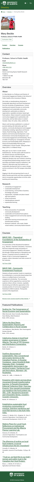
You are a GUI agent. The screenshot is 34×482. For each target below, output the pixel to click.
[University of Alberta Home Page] (10, 3)
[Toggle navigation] (1, 3)
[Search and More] (31, 3)
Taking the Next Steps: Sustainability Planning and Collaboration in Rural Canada (14, 325)
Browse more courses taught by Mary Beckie (15, 298)
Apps (4, 11)
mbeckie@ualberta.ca (8, 63)
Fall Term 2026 (6, 263)
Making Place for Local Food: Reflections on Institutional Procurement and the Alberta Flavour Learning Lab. (14, 427)
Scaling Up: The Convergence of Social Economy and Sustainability (16, 310)
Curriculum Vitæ (7, 39)
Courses (20, 45)
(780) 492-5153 (6, 67)
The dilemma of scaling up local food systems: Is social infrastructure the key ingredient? (15, 443)
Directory (5, 7)
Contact (4, 45)
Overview (12, 45)
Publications (6, 48)
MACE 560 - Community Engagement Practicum (12, 269)
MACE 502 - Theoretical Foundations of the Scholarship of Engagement (16, 239)
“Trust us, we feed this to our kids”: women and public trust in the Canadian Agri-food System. (16, 459)
